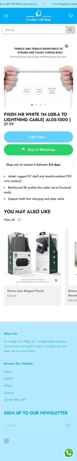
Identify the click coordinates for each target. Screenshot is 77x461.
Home (8, 371)
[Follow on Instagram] (6, 441)
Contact (9, 393)
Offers (8, 386)
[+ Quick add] (55, 280)
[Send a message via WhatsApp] (69, 453)
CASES (8, 378)
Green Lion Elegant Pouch (25, 291)
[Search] (70, 29)
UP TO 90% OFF (15, 400)
